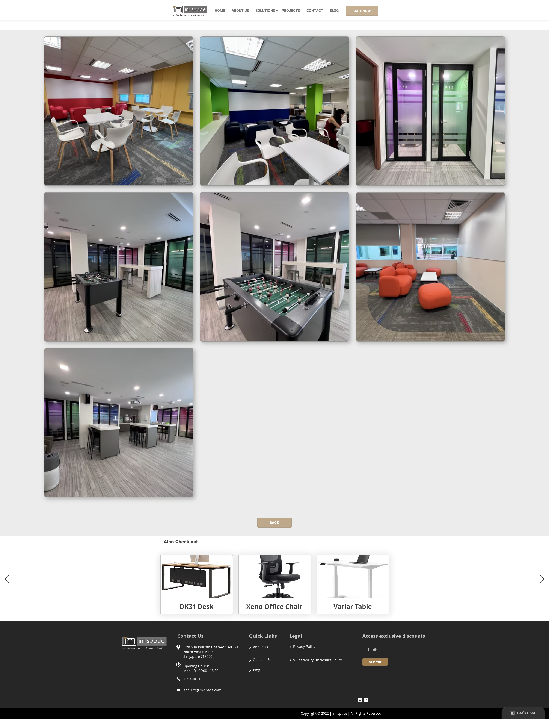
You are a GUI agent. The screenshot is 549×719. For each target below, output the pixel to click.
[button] (265, 11)
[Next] (542, 579)
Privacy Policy (304, 647)
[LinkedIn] (366, 700)
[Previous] (7, 579)
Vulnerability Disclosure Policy (317, 660)
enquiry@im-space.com (202, 690)
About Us (260, 647)
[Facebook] (360, 700)
